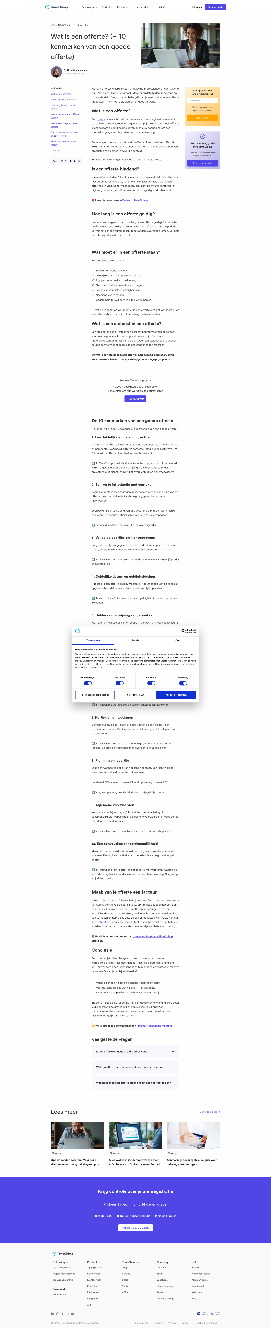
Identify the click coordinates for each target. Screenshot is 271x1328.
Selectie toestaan (135, 695)
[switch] (120, 683)
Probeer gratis (215, 7)
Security (158, 1323)
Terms (185, 1323)
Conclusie (56, 150)
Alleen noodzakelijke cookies (95, 695)
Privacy (172, 1323)
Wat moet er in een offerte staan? (65, 116)
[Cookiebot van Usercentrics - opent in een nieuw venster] (183, 631)
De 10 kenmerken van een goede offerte (64, 134)
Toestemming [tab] (93, 640)
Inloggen (197, 7)
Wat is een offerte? (61, 94)
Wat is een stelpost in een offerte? (64, 125)
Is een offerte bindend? (63, 99)
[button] (89, 7)
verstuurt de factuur (107, 922)
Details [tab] (135, 640)
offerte (101, 119)
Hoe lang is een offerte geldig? (63, 107)
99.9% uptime (141, 1323)
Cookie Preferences (206, 1323)
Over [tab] (177, 640)
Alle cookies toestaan (176, 695)
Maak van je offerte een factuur (63, 143)
